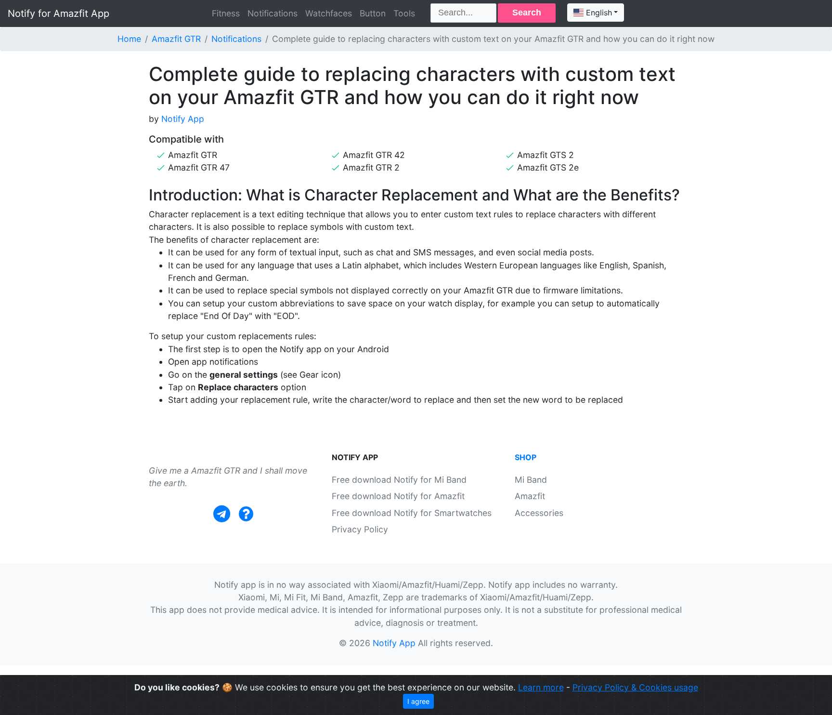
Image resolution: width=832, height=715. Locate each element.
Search (526, 12)
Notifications (272, 13)
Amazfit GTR (176, 39)
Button (373, 13)
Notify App (182, 119)
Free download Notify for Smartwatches (412, 513)
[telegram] (221, 513)
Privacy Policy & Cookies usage (635, 687)
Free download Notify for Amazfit (398, 496)
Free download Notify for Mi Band (399, 480)
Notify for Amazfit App (58, 13)
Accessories (539, 513)
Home (129, 39)
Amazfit (530, 496)
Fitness (226, 13)
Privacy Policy (360, 529)
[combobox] (595, 12)
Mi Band (531, 480)
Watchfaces (328, 13)
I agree (418, 701)
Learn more (541, 687)
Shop (525, 457)
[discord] (246, 513)
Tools (404, 13)
